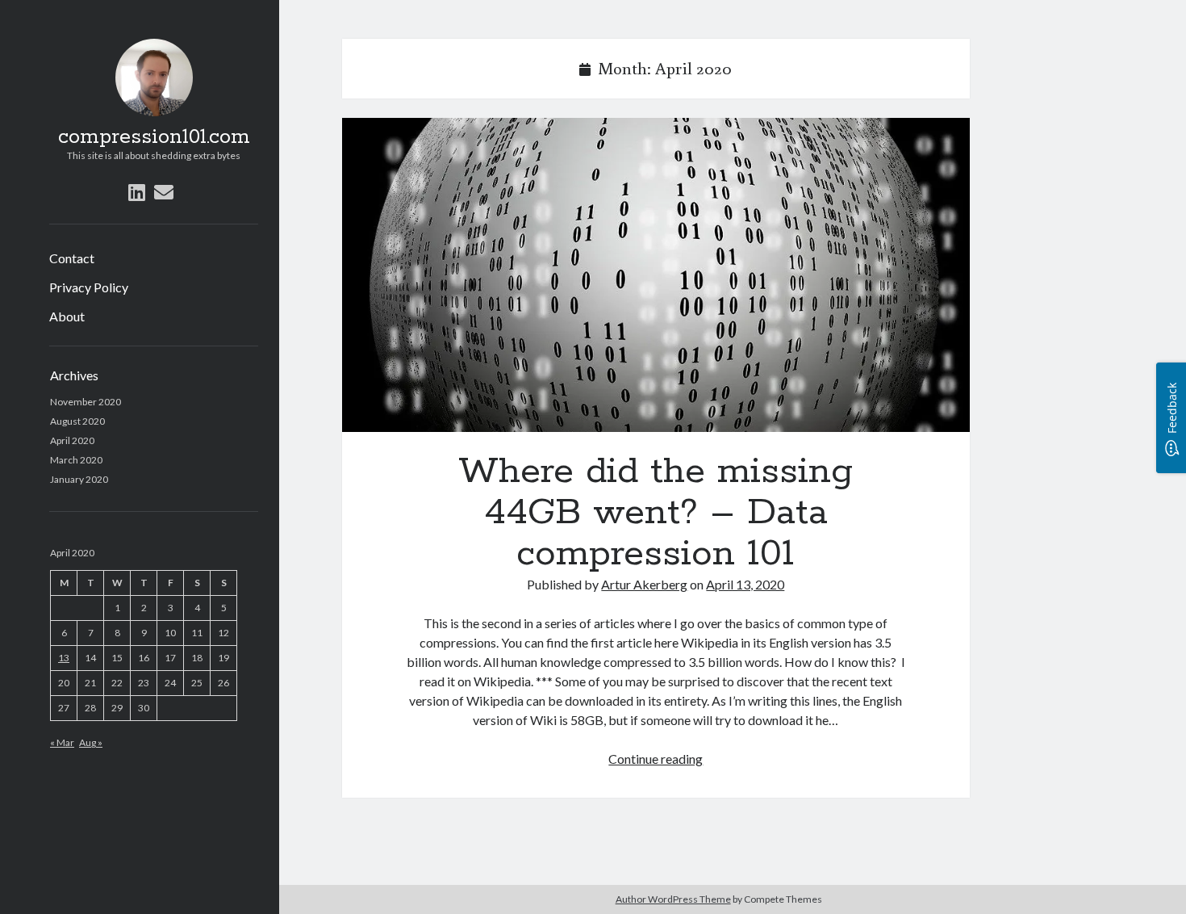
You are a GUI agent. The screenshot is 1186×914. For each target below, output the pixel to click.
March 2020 (76, 460)
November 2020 (85, 402)
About (67, 316)
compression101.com (154, 137)
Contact (71, 258)
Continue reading (655, 758)
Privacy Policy (88, 287)
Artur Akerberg (644, 584)
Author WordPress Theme (673, 899)
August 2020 (77, 421)
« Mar (62, 742)
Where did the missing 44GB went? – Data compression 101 (656, 275)
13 (63, 658)
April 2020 (72, 440)
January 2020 (79, 479)
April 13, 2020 (745, 584)
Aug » (90, 742)
